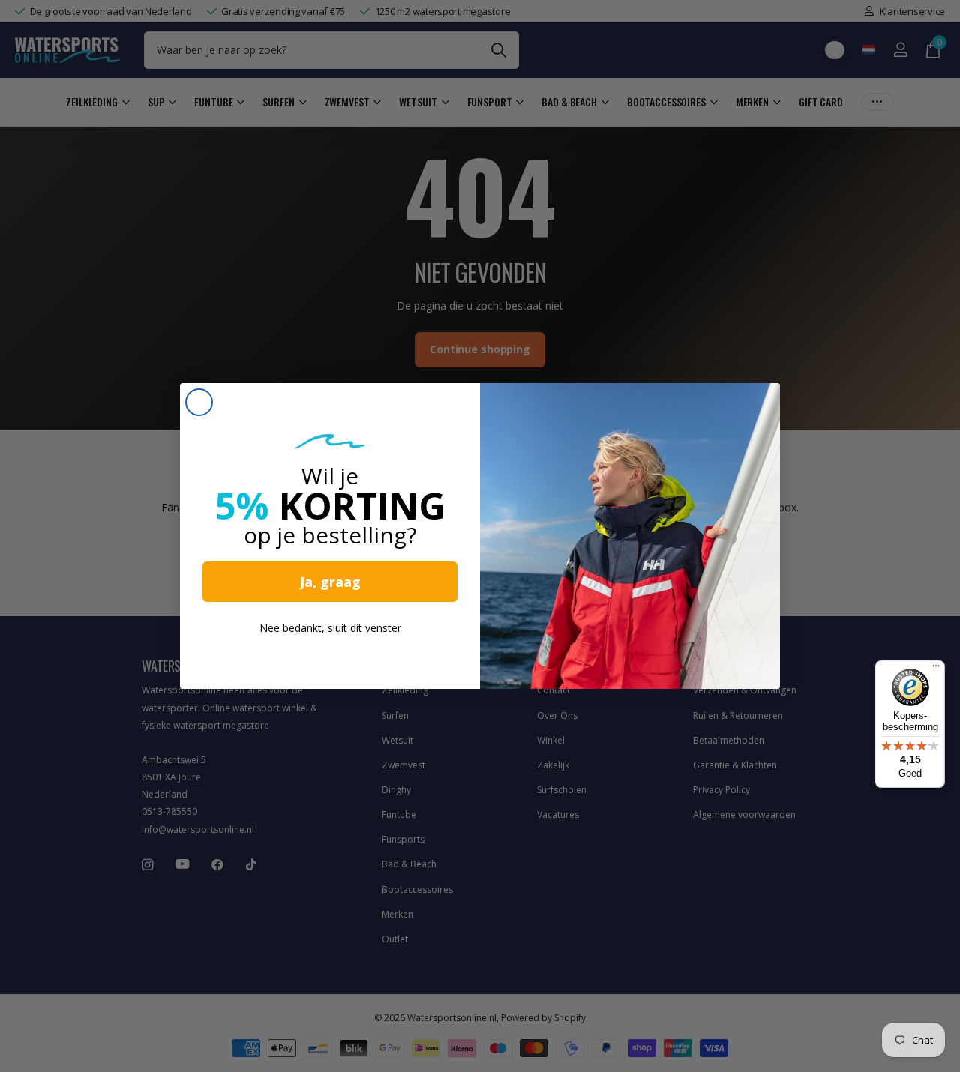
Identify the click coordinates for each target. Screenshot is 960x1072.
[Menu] (936, 669)
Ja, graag (330, 582)
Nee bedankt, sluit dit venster (330, 628)
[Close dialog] (199, 402)
